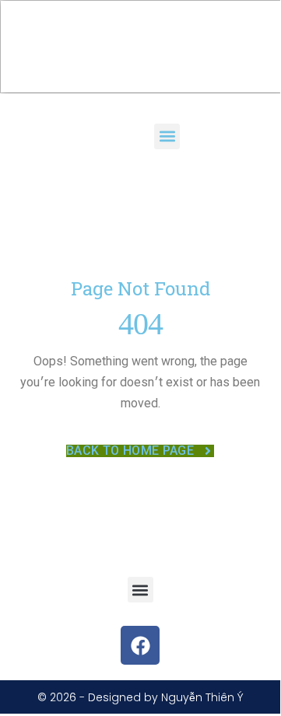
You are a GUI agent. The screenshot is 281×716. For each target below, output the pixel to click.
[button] (167, 136)
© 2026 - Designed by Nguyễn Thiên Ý (140, 697)
